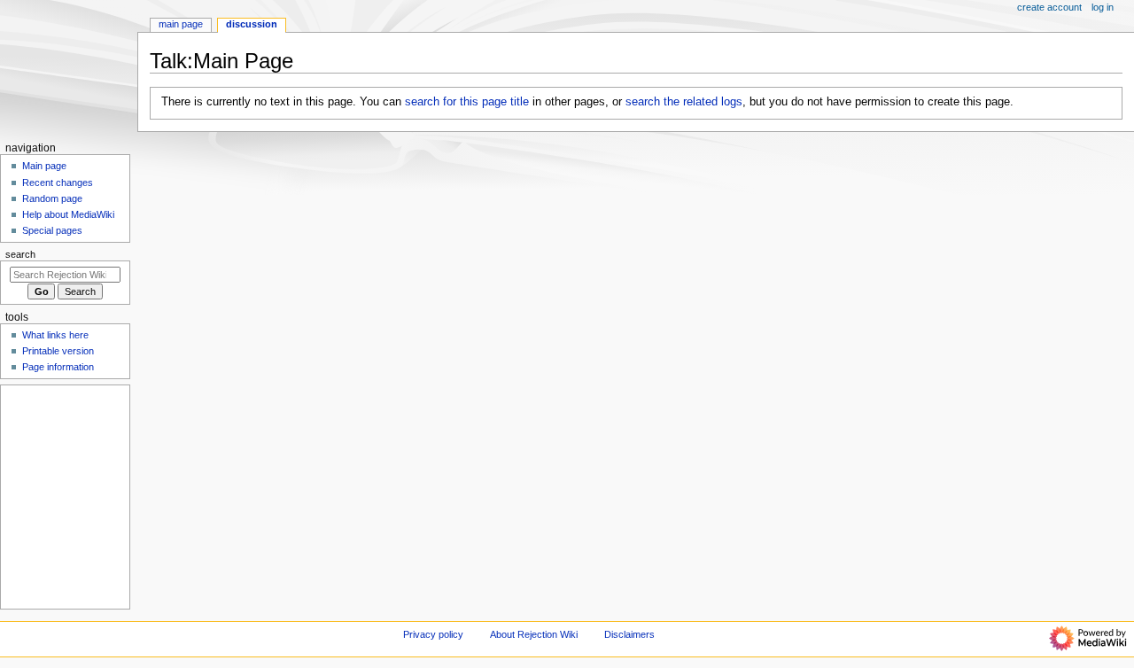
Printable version (58, 351)
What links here (55, 335)
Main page (44, 165)
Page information (58, 366)
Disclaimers (629, 634)
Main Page (181, 24)
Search (20, 254)
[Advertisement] (64, 496)
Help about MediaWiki (68, 214)
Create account (1049, 7)
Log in (1102, 7)
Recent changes (57, 182)
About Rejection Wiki (534, 634)
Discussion (251, 24)
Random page (52, 198)
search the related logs (683, 102)
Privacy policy (433, 634)
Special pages (52, 230)
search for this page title (467, 102)
